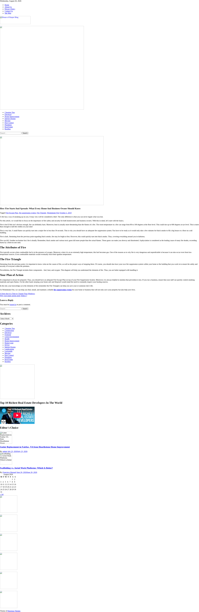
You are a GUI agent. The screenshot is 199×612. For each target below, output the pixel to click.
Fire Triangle (41, 213)
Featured (8, 335)
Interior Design (10, 119)
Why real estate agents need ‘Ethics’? (13, 296)
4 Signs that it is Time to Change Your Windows (17, 294)
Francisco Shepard (9, 472)
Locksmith (8, 351)
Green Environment (12, 337)
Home (7, 5)
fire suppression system (27, 213)
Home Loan (9, 343)
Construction (9, 331)
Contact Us (9, 11)
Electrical (8, 114)
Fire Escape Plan (12, 213)
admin (5, 451)
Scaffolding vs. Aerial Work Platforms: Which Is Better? (26, 468)
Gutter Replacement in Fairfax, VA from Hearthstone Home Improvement (35, 447)
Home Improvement (12, 117)
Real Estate (9, 127)
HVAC (7, 345)
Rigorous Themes (13, 611)
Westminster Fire (53, 213)
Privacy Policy (10, 9)
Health (7, 339)
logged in (13, 305)
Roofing (8, 129)
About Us (8, 7)
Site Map (8, 13)
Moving (7, 121)
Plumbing (8, 125)
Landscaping (9, 349)
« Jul (1, 494)
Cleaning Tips (10, 112)
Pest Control (9, 123)
